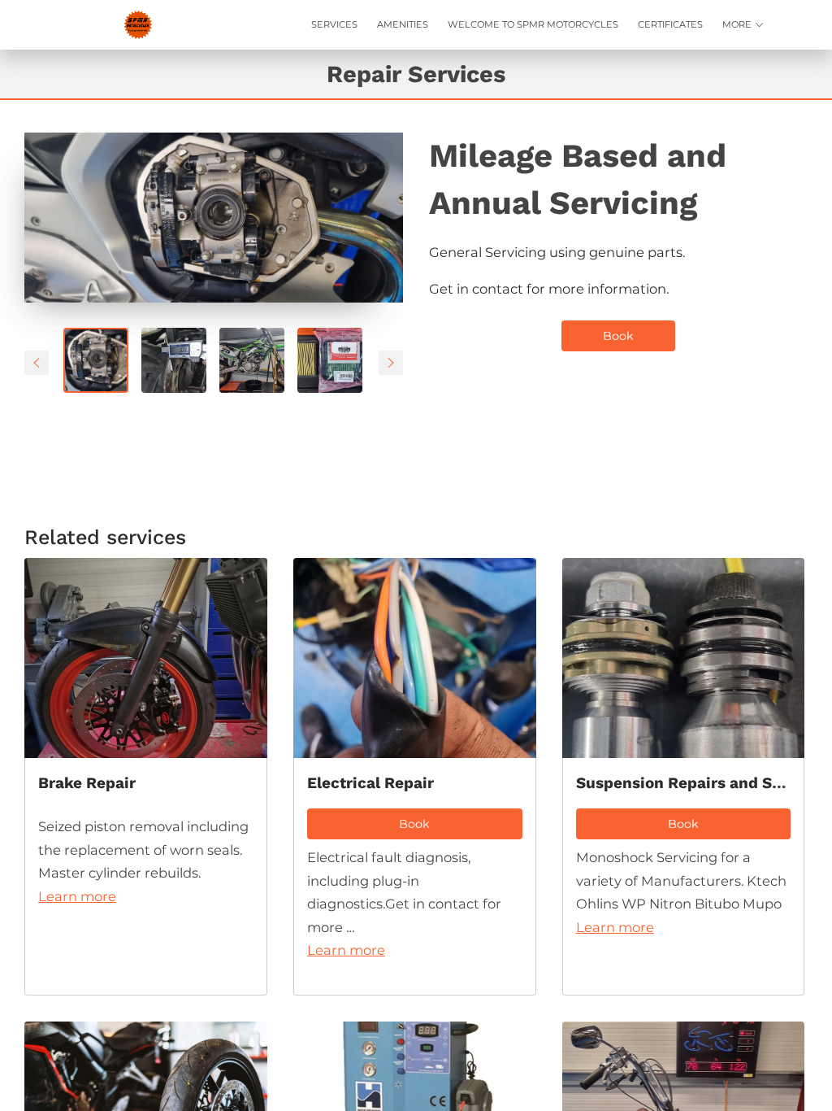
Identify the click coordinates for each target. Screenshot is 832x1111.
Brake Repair (87, 782)
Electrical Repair (370, 782)
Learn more (77, 896)
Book (618, 336)
